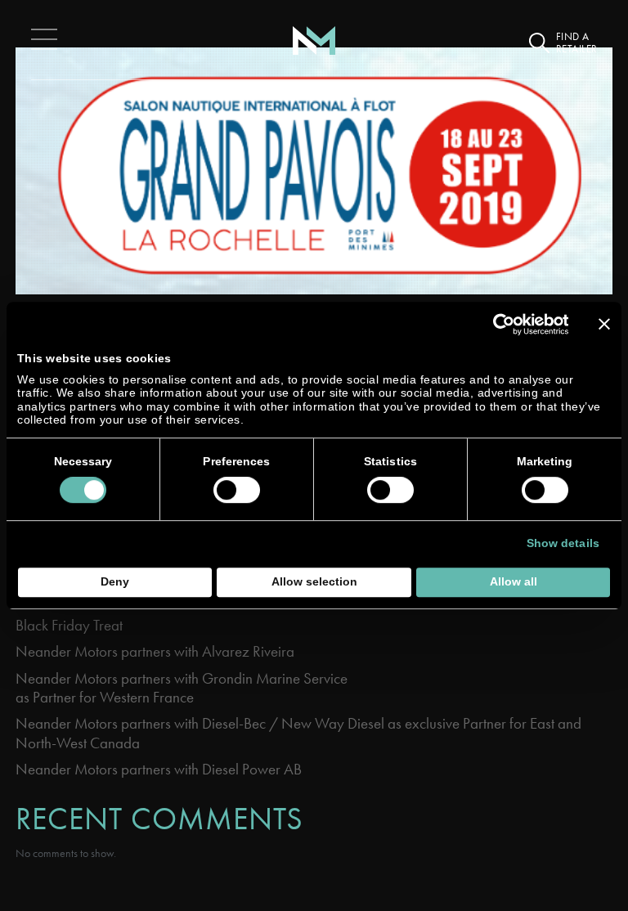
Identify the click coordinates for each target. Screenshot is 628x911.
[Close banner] (604, 324)
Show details (563, 543)
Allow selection (314, 582)
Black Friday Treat (69, 625)
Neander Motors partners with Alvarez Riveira (155, 651)
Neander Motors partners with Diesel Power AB (159, 769)
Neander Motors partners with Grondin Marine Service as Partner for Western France (183, 687)
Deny (115, 582)
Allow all (513, 582)
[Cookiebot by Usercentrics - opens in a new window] (496, 324)
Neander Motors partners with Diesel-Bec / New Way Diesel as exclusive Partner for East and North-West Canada (298, 732)
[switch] (236, 490)
